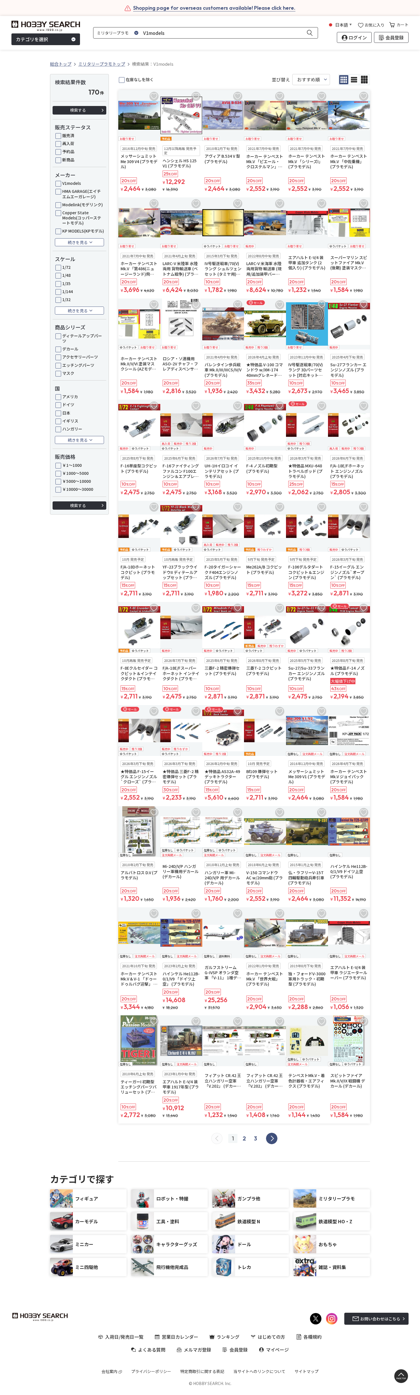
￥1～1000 (72, 465)
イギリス (70, 420)
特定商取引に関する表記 (202, 1371)
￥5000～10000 (76, 481)
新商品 (68, 159)
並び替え (281, 80)
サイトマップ (307, 1371)
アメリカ (70, 396)
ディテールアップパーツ (82, 338)
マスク (68, 373)
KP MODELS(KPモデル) (83, 230)
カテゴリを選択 (32, 39)
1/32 (66, 299)
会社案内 (109, 1371)
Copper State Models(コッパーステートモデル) (81, 218)
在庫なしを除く (140, 79)
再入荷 (68, 143)
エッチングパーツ (78, 365)
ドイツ (68, 404)
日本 (66, 412)
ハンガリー (72, 428)
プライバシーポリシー (151, 1371)
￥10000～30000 (77, 489)
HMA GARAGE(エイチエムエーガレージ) (81, 194)
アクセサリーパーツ (80, 356)
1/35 (66, 283)
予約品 (68, 151)
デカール (70, 348)
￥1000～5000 (75, 473)
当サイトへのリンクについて (259, 1371)
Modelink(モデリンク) (82, 204)
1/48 (66, 275)
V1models (71, 183)
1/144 (67, 291)
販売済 (68, 135)
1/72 (66, 267)
